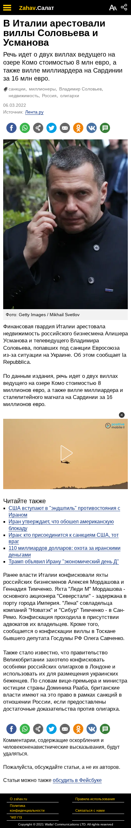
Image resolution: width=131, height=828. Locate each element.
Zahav (27, 8)
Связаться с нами (90, 810)
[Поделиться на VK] (91, 128)
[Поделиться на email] (65, 128)
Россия (49, 95)
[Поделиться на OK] (78, 128)
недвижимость (23, 95)
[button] (122, 415)
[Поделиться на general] (38, 128)
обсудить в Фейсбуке (77, 780)
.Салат (45, 8)
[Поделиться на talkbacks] (105, 128)
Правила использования (95, 799)
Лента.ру (34, 111)
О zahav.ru (18, 799)
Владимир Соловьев (80, 88)
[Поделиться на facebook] (11, 128)
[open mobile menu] (7, 7)
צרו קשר (16, 817)
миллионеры (42, 88)
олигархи (69, 95)
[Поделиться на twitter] (51, 128)
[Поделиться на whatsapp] (25, 128)
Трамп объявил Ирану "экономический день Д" (64, 561)
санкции (17, 88)
